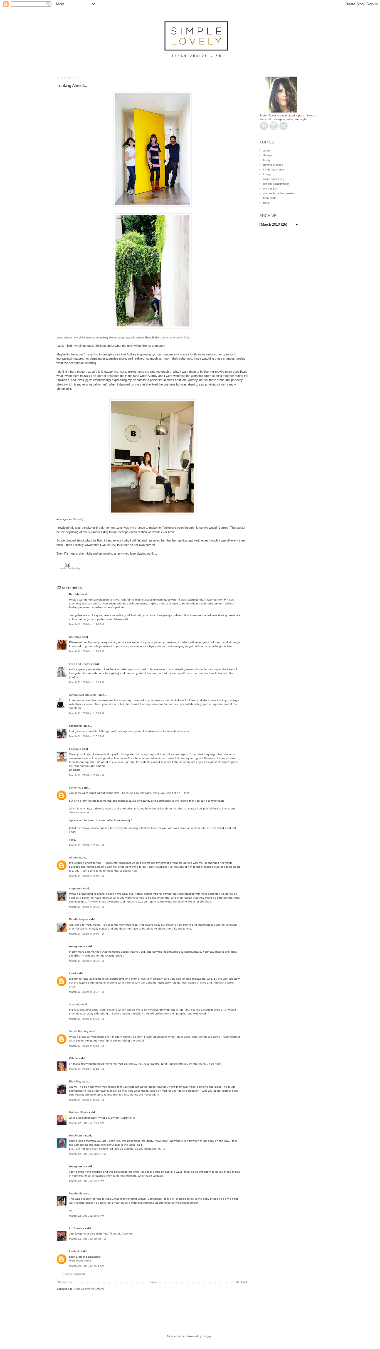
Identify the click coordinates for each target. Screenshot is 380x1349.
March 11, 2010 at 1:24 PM (86, 651)
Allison (73, 857)
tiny (78, 568)
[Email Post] (67, 564)
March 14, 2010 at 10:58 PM (87, 1238)
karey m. (75, 787)
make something (273, 178)
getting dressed (273, 164)
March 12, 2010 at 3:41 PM (86, 1215)
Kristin (73, 1058)
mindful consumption (276, 183)
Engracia (75, 748)
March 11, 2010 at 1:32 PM (86, 682)
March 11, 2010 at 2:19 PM (86, 875)
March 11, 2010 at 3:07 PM (86, 991)
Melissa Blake (78, 1112)
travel (266, 202)
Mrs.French (76, 1135)
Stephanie (76, 725)
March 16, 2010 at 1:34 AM (86, 1265)
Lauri (72, 973)
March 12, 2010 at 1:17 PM (86, 1180)
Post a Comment (74, 1273)
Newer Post (65, 1282)
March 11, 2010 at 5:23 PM (86, 1018)
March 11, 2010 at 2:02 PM (86, 736)
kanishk (74, 1251)
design (267, 155)
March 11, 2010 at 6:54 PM (86, 1099)
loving (267, 174)
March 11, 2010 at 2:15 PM (86, 845)
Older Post (240, 1282)
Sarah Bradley (78, 1031)
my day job (270, 188)
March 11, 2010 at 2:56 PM (86, 933)
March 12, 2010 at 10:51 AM (87, 1153)
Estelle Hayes (78, 919)
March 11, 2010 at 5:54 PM (86, 1045)
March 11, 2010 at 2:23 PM (86, 906)
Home (153, 1282)
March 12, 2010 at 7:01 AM (86, 1122)
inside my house (273, 169)
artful (266, 150)
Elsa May (75, 1081)
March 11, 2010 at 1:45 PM (86, 713)
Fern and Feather (80, 663)
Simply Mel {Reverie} (83, 694)
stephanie (75, 888)
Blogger (207, 1336)
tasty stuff (269, 197)
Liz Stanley (76, 1228)
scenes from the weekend (279, 193)
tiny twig (74, 1004)
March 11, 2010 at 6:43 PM (86, 1068)
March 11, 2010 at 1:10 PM (86, 624)
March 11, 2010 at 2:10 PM (86, 775)
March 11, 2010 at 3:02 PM (86, 960)
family (71, 568)
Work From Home (80, 1260)
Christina (75, 636)
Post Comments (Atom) (89, 1288)
